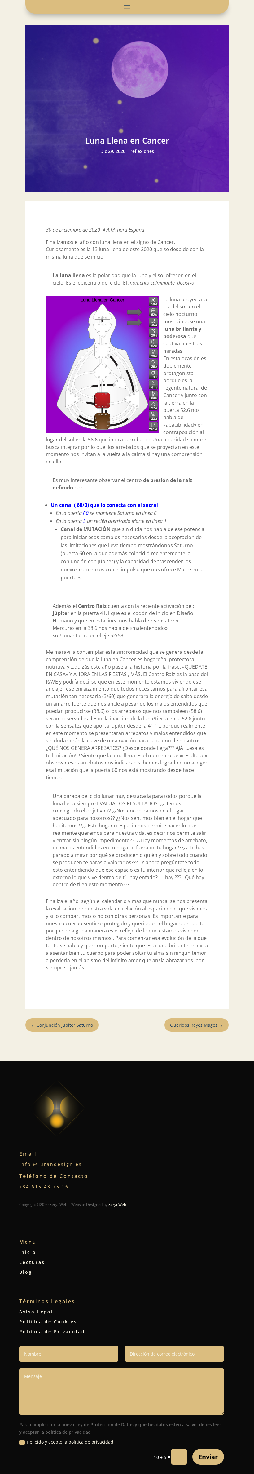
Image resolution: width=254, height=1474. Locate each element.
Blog (25, 1272)
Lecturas (32, 1262)
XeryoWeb (117, 1204)
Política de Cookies (48, 1322)
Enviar (208, 1457)
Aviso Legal (36, 1312)
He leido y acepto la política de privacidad (70, 1442)
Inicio (27, 1252)
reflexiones (142, 151)
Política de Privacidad (52, 1332)
